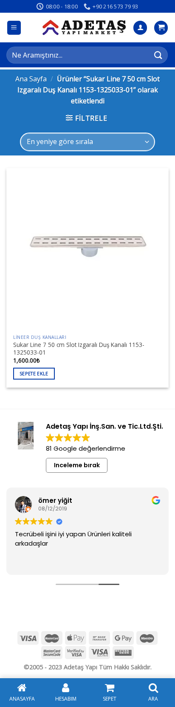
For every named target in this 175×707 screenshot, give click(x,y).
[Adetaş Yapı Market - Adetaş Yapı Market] (84, 27)
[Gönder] (158, 55)
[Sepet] (161, 28)
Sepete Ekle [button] (34, 373)
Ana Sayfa (31, 78)
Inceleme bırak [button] (77, 465)
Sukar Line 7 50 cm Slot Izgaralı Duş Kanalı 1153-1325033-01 (78, 348)
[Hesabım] (140, 28)
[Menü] (14, 28)
